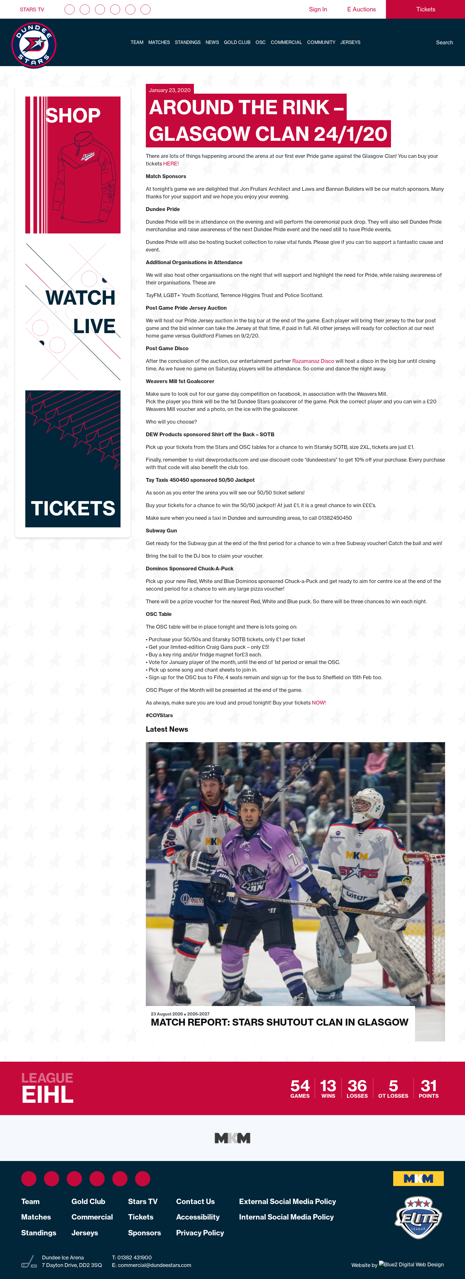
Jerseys (350, 42)
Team (137, 42)
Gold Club (237, 42)
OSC (261, 42)
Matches (159, 42)
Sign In (318, 9)
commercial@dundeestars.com (154, 1265)
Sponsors (144, 1232)
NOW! (319, 702)
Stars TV (32, 9)
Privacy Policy (200, 1232)
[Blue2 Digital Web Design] (410, 1265)
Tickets (140, 1217)
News (212, 42)
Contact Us (195, 1201)
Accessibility (198, 1217)
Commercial (286, 42)
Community (321, 42)
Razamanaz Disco (313, 361)
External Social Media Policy (287, 1201)
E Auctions (361, 9)
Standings (188, 42)
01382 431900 (134, 1257)
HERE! (170, 163)
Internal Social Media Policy (286, 1217)
